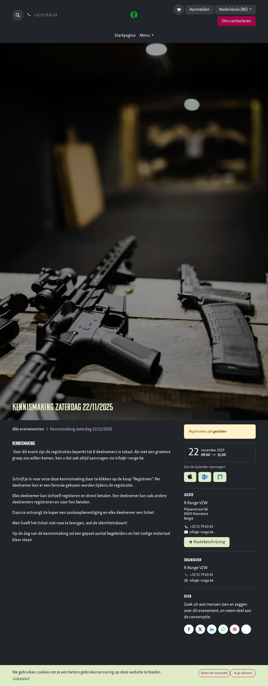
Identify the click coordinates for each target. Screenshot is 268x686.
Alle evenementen (28, 429)
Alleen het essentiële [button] (214, 673)
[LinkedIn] (212, 629)
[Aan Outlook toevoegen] (204, 477)
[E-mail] (246, 629)
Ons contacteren (236, 21)
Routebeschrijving (209, 542)
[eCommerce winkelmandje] (178, 9)
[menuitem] (125, 35)
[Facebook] (189, 629)
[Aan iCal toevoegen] (190, 477)
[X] (200, 629)
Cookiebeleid (21, 678)
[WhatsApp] (223, 629)
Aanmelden (199, 10)
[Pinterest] (234, 629)
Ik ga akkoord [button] (243, 673)
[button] (17, 15)
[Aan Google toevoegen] (219, 477)
